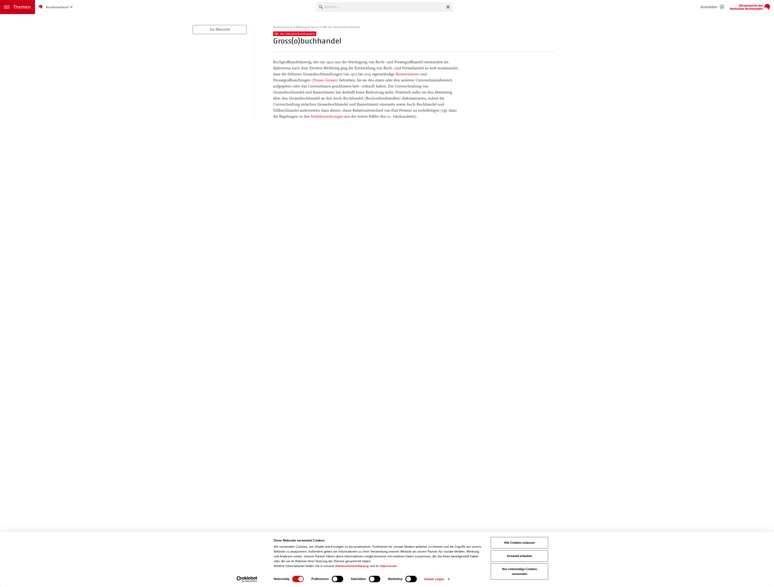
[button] (17, 7)
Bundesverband (282, 27)
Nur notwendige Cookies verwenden (519, 571)
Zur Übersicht (220, 29)
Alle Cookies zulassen (519, 542)
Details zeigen (434, 579)
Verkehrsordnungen (327, 116)
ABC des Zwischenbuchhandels (341, 27)
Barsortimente (407, 74)
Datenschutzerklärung (352, 566)
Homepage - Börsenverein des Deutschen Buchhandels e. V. (750, 7)
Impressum (388, 566)
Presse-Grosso (325, 80)
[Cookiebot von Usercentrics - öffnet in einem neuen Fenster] (247, 579)
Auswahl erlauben (519, 556)
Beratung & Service (307, 27)
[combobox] (384, 7)
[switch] (337, 579)
